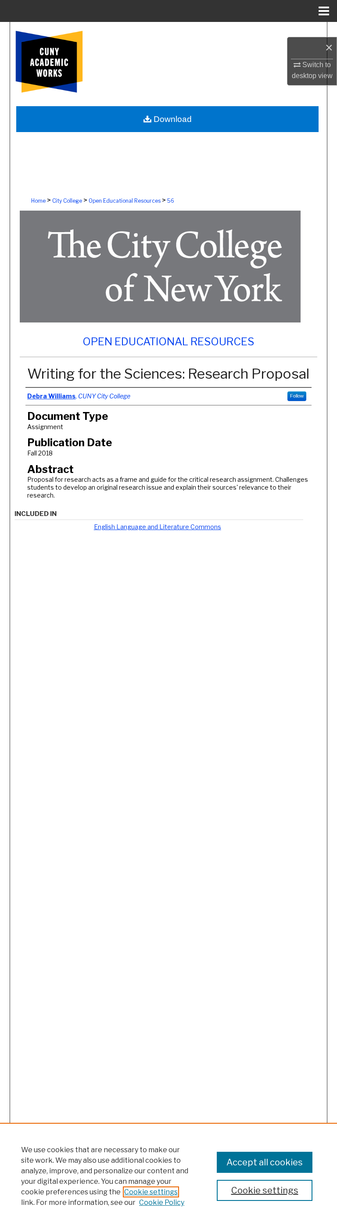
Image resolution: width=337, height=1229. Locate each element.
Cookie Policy (161, 1202)
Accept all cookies (264, 1162)
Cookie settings (151, 1192)
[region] (168, 1176)
